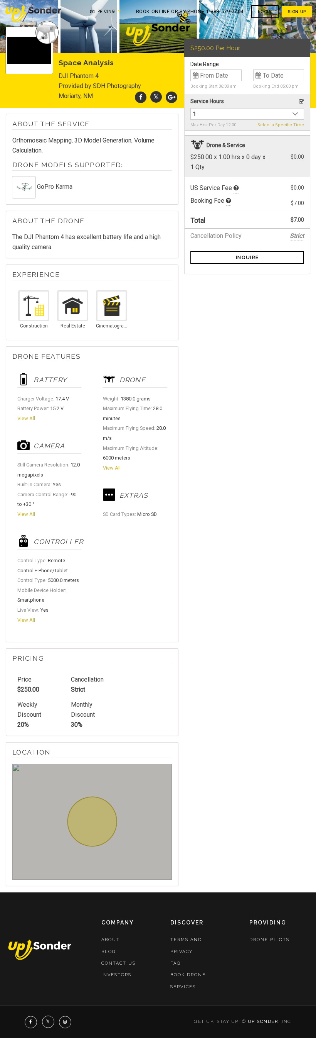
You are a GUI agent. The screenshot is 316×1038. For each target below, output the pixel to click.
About (110, 939)
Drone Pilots (269, 939)
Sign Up (297, 11)
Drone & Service (225, 145)
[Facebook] (141, 97)
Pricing (105, 11)
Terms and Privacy (186, 945)
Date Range (204, 64)
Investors (116, 974)
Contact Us (118, 963)
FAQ (175, 963)
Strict (78, 689)
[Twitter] (156, 97)
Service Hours (207, 101)
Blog (108, 951)
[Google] (171, 97)
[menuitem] (34, 13)
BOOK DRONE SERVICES (188, 980)
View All (26, 418)
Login (265, 11)
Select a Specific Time (280, 124)
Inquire (247, 257)
